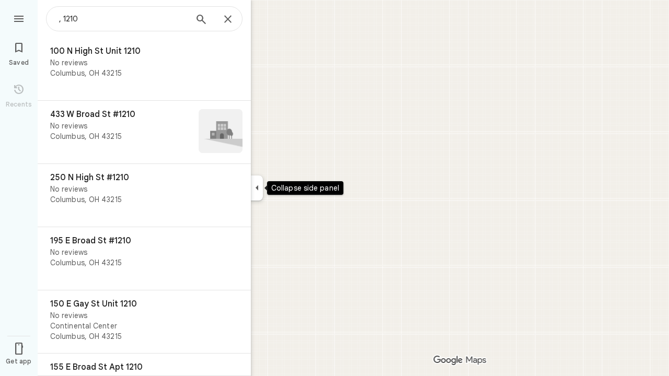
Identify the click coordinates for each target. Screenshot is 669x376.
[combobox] (123, 19)
